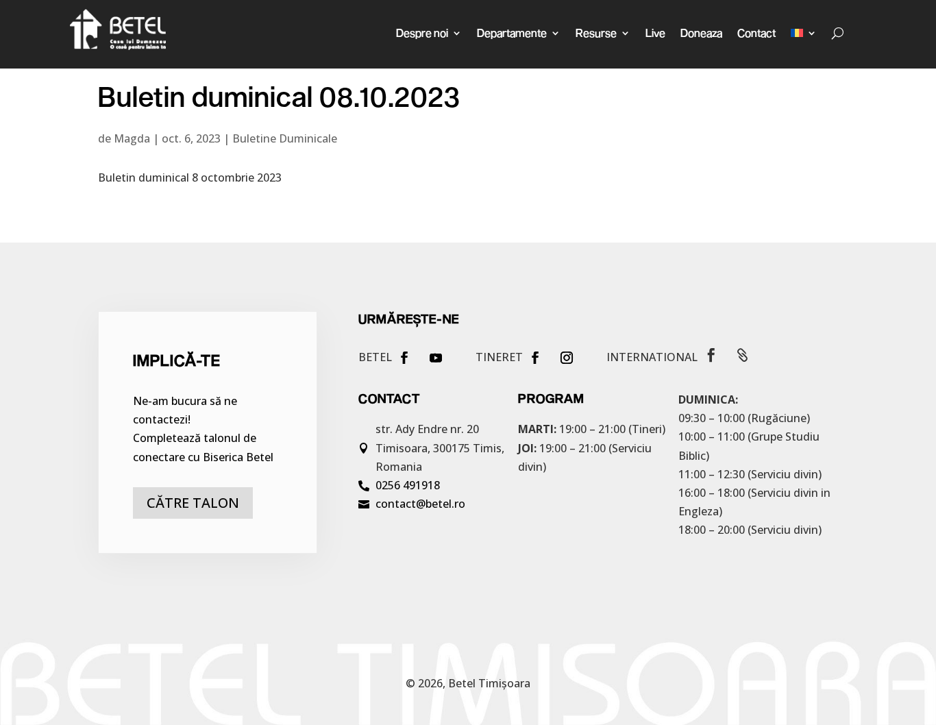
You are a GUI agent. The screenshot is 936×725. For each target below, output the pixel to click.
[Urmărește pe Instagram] (566, 357)
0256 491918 (407, 485)
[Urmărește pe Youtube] (435, 357)
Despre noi (422, 32)
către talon (193, 502)
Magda (132, 138)
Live (655, 32)
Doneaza (701, 32)
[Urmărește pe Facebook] (404, 357)
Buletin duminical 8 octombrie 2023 (190, 177)
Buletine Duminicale (284, 138)
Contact (756, 32)
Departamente (512, 32)
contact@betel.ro (420, 503)
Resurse (596, 32)
